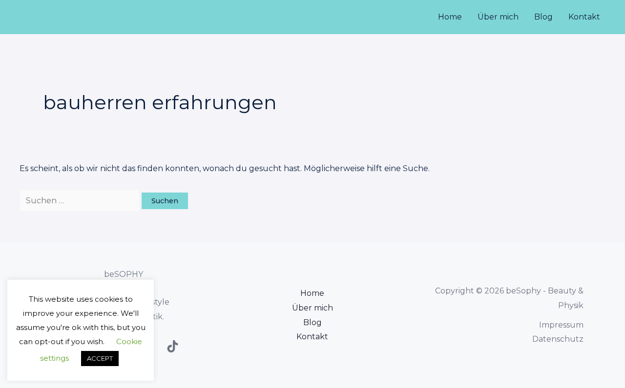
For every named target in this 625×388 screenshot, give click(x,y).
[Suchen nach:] (81, 200)
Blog (543, 16)
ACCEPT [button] (100, 358)
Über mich (498, 16)
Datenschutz (557, 339)
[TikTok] (172, 346)
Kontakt (584, 16)
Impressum (561, 325)
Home (450, 16)
